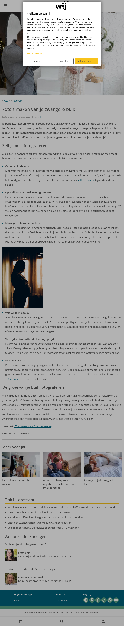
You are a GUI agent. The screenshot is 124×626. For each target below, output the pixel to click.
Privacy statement (34, 53)
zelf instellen (62, 61)
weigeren (37, 61)
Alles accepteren (86, 61)
